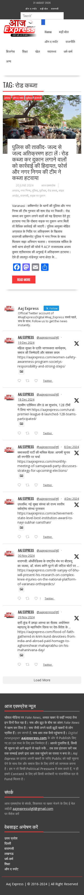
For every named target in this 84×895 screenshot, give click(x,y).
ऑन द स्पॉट (31, 8)
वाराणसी (55, 8)
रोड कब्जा (52, 190)
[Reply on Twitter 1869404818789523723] (20, 433)
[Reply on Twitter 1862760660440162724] (20, 599)
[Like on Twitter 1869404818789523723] (37, 433)
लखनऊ (9, 853)
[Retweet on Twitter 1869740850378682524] (28, 381)
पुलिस (35, 190)
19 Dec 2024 (26, 343)
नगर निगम (26, 190)
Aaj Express (26, 337)
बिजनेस (10, 51)
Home (48, 31)
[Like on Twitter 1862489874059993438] (37, 665)
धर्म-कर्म (68, 51)
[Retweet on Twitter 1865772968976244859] (28, 485)
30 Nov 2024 (26, 556)
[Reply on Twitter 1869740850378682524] (20, 381)
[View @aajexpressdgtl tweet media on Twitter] (21, 371)
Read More (23, 279)
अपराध (7, 98)
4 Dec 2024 (71, 499)
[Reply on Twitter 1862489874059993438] (20, 665)
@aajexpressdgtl (48, 337)
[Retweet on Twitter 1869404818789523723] (28, 433)
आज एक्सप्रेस (48, 185)
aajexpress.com (34, 738)
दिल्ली (7, 843)
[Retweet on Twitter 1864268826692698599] (28, 537)
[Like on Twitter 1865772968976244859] (37, 485)
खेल (37, 51)
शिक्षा (25, 51)
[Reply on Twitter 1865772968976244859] (20, 485)
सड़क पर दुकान (37, 196)
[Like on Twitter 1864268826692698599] (37, 537)
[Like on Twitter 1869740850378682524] (37, 381)
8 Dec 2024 (71, 447)
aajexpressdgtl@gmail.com (33, 808)
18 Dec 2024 (26, 400)
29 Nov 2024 (26, 617)
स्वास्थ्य (51, 51)
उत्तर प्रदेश (11, 838)
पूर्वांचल (29, 98)
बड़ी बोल (44, 8)
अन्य (8, 61)
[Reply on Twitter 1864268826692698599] (20, 537)
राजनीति (70, 41)
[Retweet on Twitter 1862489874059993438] (28, 665)
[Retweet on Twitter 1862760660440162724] (28, 599)
